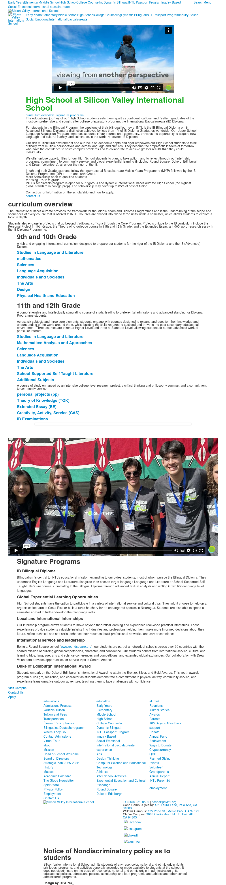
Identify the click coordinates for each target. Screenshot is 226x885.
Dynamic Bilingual (116, 2)
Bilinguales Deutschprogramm (64, 727)
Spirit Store (51, 785)
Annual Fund (158, 736)
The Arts (25, 283)
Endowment (157, 740)
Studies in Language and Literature (50, 252)
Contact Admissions (57, 736)
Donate (154, 732)
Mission (48, 749)
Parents (154, 718)
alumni (154, 701)
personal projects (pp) (38, 394)
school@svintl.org (164, 802)
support (154, 727)
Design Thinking (107, 758)
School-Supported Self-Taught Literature (55, 373)
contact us (33, 196)
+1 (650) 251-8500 (136, 802)
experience (104, 749)
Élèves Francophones (58, 723)
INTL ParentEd (159, 780)
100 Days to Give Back (165, 723)
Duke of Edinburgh (109, 793)
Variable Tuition (54, 710)
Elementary (32, 2)
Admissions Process (57, 705)
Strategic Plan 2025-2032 (61, 763)
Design (23, 289)
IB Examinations (32, 419)
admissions (51, 701)
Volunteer (156, 767)
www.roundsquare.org (76, 646)
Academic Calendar (57, 776)
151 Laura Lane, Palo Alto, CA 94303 (160, 806)
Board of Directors (56, 758)
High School (68, 2)
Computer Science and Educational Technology (121, 765)
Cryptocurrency (160, 749)
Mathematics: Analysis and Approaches (54, 342)
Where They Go (54, 732)
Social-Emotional (20, 6)
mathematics (29, 258)
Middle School (50, 2)
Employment (52, 793)
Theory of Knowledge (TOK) (43, 400)
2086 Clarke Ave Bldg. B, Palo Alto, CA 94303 (159, 815)
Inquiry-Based (171, 2)
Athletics (102, 771)
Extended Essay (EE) (36, 406)
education (103, 701)
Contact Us (16, 692)
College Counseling (90, 2)
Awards (154, 714)
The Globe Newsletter (58, 780)
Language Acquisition (37, 271)
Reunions (156, 705)
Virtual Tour (51, 740)
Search (198, 2)
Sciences (25, 264)
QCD (152, 754)
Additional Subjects (35, 379)
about (47, 745)
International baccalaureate (51, 6)
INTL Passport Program (144, 2)
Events (154, 763)
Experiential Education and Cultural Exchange (120, 782)
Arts (99, 754)
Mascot (48, 771)
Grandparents (159, 771)
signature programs (70, 115)
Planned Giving (160, 758)
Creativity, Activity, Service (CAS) (48, 413)
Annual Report (159, 776)
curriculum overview (40, 115)
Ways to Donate (160, 745)
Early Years (16, 2)
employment (158, 788)
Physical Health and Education (46, 295)
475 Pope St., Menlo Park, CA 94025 (173, 811)
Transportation (53, 718)
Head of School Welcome (61, 754)
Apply (12, 696)
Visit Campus (17, 688)
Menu (207, 2)
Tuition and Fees (55, 714)
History (48, 767)
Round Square (106, 789)
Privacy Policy (53, 789)
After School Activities (111, 776)
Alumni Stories (159, 710)
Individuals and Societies (40, 277)
